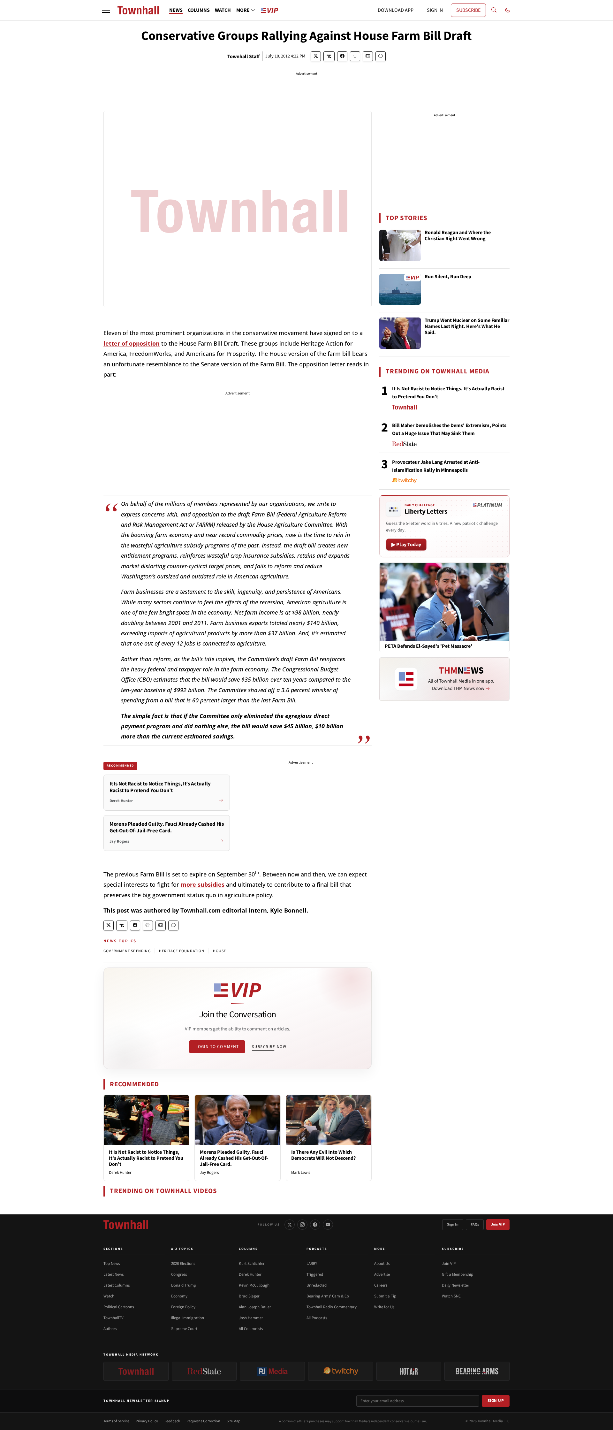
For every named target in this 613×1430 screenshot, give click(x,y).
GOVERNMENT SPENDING (127, 951)
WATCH (223, 10)
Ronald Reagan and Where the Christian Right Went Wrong (458, 236)
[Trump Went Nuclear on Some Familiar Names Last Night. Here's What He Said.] (400, 333)
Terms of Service (116, 1421)
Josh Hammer (251, 1318)
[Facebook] (315, 1225)
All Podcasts (316, 1318)
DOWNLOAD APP (395, 10)
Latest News (113, 1274)
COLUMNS (199, 10)
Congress (179, 1274)
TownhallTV (113, 1318)
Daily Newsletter (455, 1285)
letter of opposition (131, 343)
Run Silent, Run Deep (448, 277)
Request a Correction (203, 1421)
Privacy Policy (147, 1421)
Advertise (382, 1274)
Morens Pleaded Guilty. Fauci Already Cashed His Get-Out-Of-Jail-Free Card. (234, 1158)
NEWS (176, 10)
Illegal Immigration (187, 1318)
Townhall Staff (243, 56)
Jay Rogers (209, 1172)
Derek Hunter (120, 1172)
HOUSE (219, 951)
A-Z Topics (182, 1249)
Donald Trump (183, 1285)
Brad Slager (249, 1296)
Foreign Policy (183, 1307)
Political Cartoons (118, 1307)
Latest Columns (116, 1285)
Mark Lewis (300, 1172)
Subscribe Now (269, 1047)
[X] (289, 1225)
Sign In (452, 1224)
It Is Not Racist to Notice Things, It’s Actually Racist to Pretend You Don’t (146, 1158)
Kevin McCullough (254, 1285)
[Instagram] (302, 1225)
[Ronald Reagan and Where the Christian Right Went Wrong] (400, 245)
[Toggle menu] (106, 10)
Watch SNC (451, 1296)
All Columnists (251, 1329)
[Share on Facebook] (342, 56)
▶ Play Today (406, 544)
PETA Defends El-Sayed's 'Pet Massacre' (428, 646)
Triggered (314, 1274)
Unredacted (316, 1285)
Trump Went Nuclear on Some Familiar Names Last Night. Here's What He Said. (467, 326)
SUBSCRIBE (468, 10)
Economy (179, 1296)
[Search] (493, 10)
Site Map (233, 1421)
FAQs (475, 1224)
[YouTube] (328, 1225)
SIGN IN (435, 10)
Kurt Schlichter (252, 1263)
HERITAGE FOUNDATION (182, 951)
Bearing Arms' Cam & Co (327, 1296)
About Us (382, 1263)
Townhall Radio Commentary (331, 1307)
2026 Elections (183, 1263)
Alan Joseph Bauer (255, 1307)
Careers (380, 1285)
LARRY (311, 1263)
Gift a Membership (457, 1274)
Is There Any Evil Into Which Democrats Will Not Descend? (323, 1155)
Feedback (172, 1421)
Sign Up (496, 1400)
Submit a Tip (385, 1296)
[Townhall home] (125, 1224)
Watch (108, 1296)
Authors (110, 1329)
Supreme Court (184, 1329)
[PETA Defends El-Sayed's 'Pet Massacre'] (444, 601)
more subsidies (202, 884)
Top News (111, 1263)
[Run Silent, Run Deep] (400, 289)
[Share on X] (316, 56)
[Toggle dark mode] (507, 10)
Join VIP (498, 1224)
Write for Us (384, 1307)
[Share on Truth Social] (329, 56)
